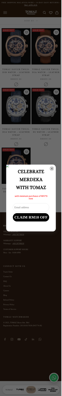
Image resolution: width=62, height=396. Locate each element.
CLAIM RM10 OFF (31, 217)
